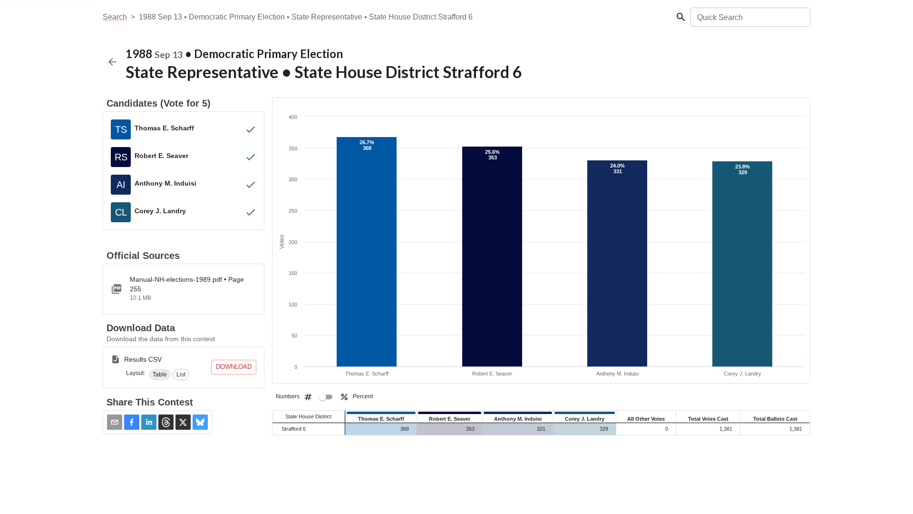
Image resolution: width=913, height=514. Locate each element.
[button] (160, 374)
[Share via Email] (114, 422)
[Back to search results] (112, 61)
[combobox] (749, 17)
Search (115, 17)
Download (234, 366)
